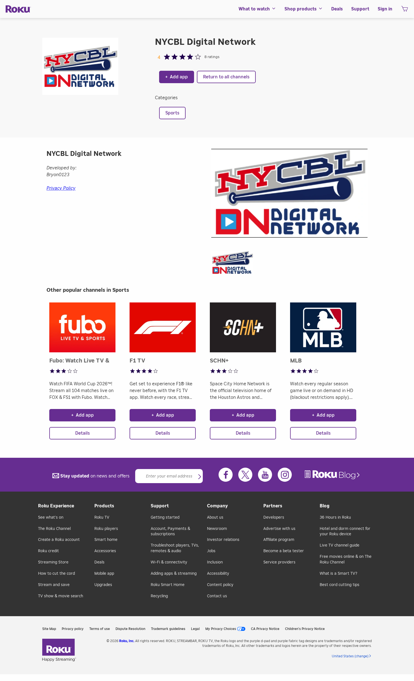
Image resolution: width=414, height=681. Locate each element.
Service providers (279, 562)
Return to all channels (226, 77)
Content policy (220, 585)
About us (215, 517)
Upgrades (103, 585)
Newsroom (217, 529)
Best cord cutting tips (339, 585)
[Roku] (18, 9)
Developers (273, 517)
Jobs (211, 551)
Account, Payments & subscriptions (170, 531)
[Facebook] (226, 475)
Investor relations (223, 540)
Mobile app (104, 574)
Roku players (106, 529)
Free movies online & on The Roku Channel (345, 559)
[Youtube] (265, 475)
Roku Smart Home (167, 585)
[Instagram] (285, 475)
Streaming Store (53, 562)
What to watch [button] (254, 9)
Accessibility (218, 574)
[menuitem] (257, 9)
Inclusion (215, 562)
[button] (235, 264)
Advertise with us (279, 529)
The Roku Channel (54, 529)
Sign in (385, 9)
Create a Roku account (59, 540)
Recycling (159, 596)
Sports (172, 113)
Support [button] (360, 9)
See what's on (50, 517)
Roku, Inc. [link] (126, 641)
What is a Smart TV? (338, 574)
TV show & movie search (60, 596)
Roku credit (48, 551)
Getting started (165, 517)
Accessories (105, 551)
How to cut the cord (56, 574)
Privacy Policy (60, 188)
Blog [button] (325, 506)
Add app (176, 77)
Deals (99, 562)
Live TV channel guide (339, 545)
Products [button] (104, 506)
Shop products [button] (300, 9)
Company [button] (217, 506)
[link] (333, 475)
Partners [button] (272, 506)
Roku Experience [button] (56, 506)
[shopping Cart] (405, 10)
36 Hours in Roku (335, 517)
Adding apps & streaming (174, 574)
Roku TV (101, 517)
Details (82, 433)
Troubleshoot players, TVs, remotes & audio (175, 548)
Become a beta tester (283, 551)
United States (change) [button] (350, 656)
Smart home (105, 540)
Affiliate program (278, 540)
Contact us (217, 596)
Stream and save (54, 585)
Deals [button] (337, 9)
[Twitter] (245, 475)
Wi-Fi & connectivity (169, 562)
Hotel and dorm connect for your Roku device (345, 531)
